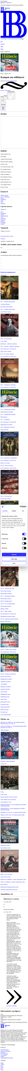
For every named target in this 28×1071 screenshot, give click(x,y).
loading (2, 100)
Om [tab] (23, 510)
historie (2, 198)
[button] (14, 1016)
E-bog (5, 95)
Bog (2, 96)
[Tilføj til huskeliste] (3, 108)
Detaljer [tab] (14, 510)
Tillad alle (14, 554)
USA (2, 202)
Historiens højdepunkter (11, 81)
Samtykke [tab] (5, 510)
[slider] (14, 64)
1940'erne (3, 203)
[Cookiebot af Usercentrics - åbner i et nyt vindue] (20, 507)
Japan (2, 201)
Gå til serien (3, 275)
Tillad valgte (14, 559)
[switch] (24, 539)
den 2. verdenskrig (5, 197)
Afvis (14, 563)
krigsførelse (3, 199)
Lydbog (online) (11, 91)
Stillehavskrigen (4, 195)
